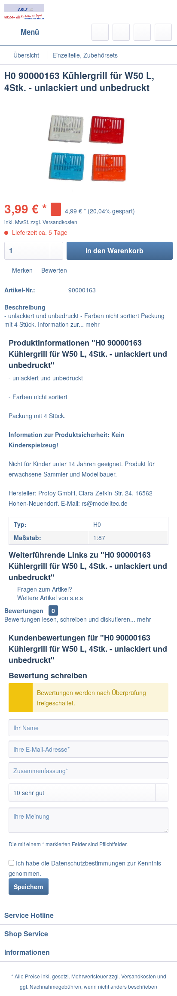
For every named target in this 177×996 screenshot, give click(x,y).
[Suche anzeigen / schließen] (100, 32)
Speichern (28, 886)
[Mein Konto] (142, 32)
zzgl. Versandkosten (54, 221)
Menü (30, 32)
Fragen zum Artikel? (43, 589)
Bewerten (53, 270)
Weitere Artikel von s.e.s (49, 597)
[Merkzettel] (121, 32)
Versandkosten (138, 976)
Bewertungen (23, 610)
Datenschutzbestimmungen (88, 863)
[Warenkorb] (163, 32)
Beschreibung (25, 307)
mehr (92, 324)
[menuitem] (21, 32)
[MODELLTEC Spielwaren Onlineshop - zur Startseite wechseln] (24, 11)
